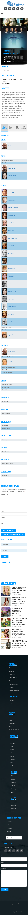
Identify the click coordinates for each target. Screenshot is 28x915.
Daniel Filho (10, 362)
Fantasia (17, 58)
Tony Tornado (11, 245)
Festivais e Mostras (13, 684)
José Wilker (10, 284)
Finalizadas (13, 805)
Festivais (12, 749)
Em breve (13, 779)
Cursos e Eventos (13, 677)
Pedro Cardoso (11, 192)
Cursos (11, 746)
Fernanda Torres (12, 175)
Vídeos (17, 129)
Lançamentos (12, 687)
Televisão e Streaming (14, 690)
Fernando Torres (12, 322)
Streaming (13, 789)
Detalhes (4, 129)
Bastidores (11, 668)
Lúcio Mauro (11, 253)
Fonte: (3, 83)
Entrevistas (12, 704)
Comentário (5, 494)
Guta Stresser (11, 276)
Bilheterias (11, 671)
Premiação (9, 828)
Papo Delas (12, 759)
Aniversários (13, 707)
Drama (13, 58)
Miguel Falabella (11, 200)
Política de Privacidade (21, 912)
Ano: (5, 59)
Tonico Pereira (11, 268)
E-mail (3, 517)
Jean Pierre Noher (12, 238)
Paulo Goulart (11, 299)
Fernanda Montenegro (13, 207)
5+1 (11, 740)
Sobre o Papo (12, 912)
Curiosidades (23, 129)
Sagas (12, 792)
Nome (3, 511)
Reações (9, 831)
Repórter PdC (12, 723)
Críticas (13, 776)
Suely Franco (11, 314)
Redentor (7, 51)
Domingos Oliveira (12, 306)
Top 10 (11, 766)
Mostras (12, 756)
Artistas (12, 700)
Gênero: (5, 58)
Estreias (13, 785)
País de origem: (7, 61)
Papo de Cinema (8, 904)
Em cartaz (13, 782)
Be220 (22, 904)
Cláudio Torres (11, 56)
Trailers (10, 726)
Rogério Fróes (11, 335)
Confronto (12, 743)
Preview (11, 762)
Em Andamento (14, 808)
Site (2, 523)
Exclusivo (11, 681)
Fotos (10, 129)
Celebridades (12, 674)
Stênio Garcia (11, 223)
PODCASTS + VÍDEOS (14, 730)
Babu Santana (11, 261)
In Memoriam (13, 753)
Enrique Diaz (11, 230)
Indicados (9, 825)
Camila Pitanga (11, 215)
